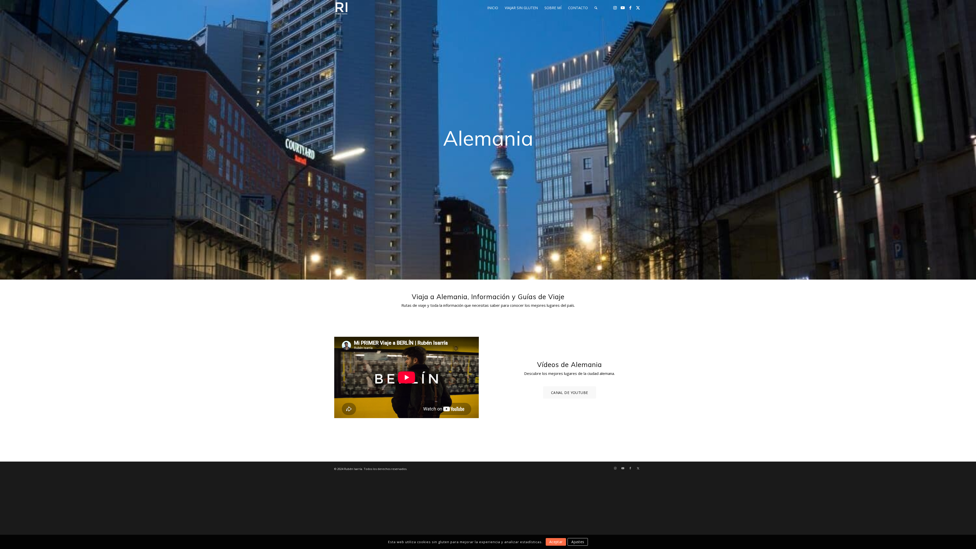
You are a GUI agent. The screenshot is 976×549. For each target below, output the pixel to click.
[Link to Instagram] (615, 7)
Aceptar (556, 541)
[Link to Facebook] (630, 7)
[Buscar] (596, 8)
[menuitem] (492, 8)
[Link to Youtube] (623, 7)
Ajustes (577, 541)
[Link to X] (638, 7)
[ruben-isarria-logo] (341, 8)
